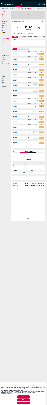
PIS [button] (24, 163)
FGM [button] (34, 163)
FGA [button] (36, 163)
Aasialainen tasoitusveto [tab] (23, 49)
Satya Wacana (17, 29)
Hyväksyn (23, 396)
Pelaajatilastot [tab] (23, 36)
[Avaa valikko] (44, 4)
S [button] (29, 163)
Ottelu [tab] (14, 33)
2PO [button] (38, 163)
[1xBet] (15, 54)
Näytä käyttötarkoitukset (23, 402)
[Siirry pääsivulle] (8, 4)
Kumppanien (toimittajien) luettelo (7, 393)
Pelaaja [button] (14, 163)
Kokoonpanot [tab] (36, 36)
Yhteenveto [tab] (15, 36)
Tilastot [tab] (30, 36)
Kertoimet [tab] (19, 33)
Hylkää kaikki (23, 399)
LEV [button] (27, 163)
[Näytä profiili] (17, 27)
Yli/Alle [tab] (14, 49)
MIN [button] (31, 163)
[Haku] (39, 4)
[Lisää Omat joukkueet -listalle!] (14, 28)
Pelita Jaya (39, 29)
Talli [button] (22, 163)
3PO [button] (42, 163)
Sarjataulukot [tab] (30, 33)
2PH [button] (40, 163)
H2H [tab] (24, 33)
